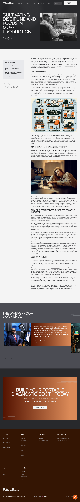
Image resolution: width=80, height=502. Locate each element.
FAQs (22, 479)
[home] (8, 3)
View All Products (7, 447)
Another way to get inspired (38, 277)
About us (41, 438)
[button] (21, 3)
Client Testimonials (43, 440)
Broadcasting (24, 443)
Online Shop (6, 445)
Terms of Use (66, 496)
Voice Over (23, 445)
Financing (23, 474)
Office (22, 450)
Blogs (4, 474)
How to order (24, 476)
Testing (22, 455)
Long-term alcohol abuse (63, 243)
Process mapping (35, 87)
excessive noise (55, 268)
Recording (23, 440)
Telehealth (23, 457)
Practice (23, 448)
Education (23, 452)
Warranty (23, 471)
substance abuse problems (57, 215)
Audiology (23, 438)
